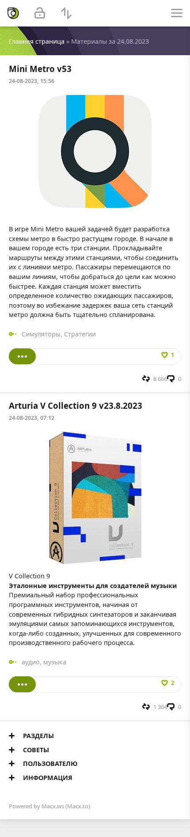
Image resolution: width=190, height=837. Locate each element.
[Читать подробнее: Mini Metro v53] (22, 356)
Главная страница (37, 41)
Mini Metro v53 (40, 68)
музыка (54, 662)
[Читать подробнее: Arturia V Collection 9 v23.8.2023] (22, 684)
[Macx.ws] (13, 13)
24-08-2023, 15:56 (31, 81)
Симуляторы (41, 334)
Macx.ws (53, 806)
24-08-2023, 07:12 (31, 418)
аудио (31, 662)
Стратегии (80, 334)
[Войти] (40, 13)
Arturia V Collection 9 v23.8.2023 (75, 405)
